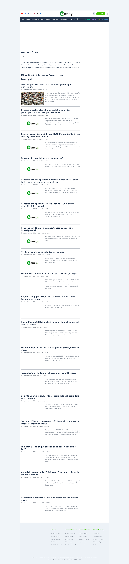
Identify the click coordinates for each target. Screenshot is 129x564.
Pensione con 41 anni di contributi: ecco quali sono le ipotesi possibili (47, 229)
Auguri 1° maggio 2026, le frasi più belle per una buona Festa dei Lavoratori (48, 297)
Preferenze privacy (98, 545)
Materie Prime (83, 542)
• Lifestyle (105, 19)
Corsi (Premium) (69, 536)
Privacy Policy (97, 542)
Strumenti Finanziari (71, 529)
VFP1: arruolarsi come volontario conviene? (42, 252)
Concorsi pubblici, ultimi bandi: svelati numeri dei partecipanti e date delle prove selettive (45, 111)
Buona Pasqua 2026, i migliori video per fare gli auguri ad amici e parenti (50, 323)
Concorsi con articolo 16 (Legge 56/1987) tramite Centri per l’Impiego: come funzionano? (50, 135)
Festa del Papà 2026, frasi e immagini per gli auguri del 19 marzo (50, 348)
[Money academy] (75, 19)
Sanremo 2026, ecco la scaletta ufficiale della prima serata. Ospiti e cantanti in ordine (50, 422)
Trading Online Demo (71, 533)
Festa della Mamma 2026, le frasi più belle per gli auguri (49, 273)
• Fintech (93, 19)
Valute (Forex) (83, 545)
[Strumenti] (78, 19)
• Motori (87, 19)
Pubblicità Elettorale (56, 545)
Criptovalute (68, 542)
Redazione (96, 533)
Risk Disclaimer (97, 536)
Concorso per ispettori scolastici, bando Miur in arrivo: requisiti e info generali (47, 204)
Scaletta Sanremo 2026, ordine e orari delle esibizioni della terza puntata (50, 397)
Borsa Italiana (83, 533)
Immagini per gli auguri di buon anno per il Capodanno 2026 (48, 447)
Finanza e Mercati (84, 529)
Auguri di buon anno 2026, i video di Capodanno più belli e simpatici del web (50, 473)
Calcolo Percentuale (70, 545)
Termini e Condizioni (98, 539)
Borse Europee (83, 536)
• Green (99, 19)
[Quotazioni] (71, 19)
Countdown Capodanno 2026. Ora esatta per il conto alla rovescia (49, 498)
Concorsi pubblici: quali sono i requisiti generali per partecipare (46, 85)
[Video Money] (81, 19)
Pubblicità (54, 542)
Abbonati (101, 14)
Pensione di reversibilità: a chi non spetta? (42, 158)
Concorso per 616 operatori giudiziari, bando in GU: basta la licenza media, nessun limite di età (50, 180)
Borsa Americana (84, 539)
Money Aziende (55, 539)
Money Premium (55, 536)
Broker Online (69, 539)
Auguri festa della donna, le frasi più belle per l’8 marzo (48, 373)
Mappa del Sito (55, 533)
